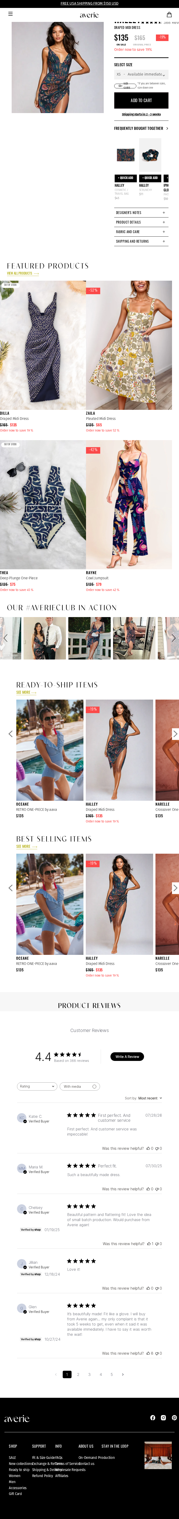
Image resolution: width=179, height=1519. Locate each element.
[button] (6, 638)
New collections (21, 1464)
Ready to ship (19, 1470)
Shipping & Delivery (47, 1470)
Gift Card (15, 1494)
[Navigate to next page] (123, 1374)
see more (23, 693)
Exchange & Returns (47, 1464)
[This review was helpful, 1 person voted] (149, 1243)
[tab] (141, 212)
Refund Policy (42, 1476)
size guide (127, 85)
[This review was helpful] (148, 1353)
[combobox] (37, 1086)
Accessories (18, 1488)
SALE (12, 1458)
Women (15, 1476)
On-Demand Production (97, 1458)
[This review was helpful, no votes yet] (148, 1148)
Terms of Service (67, 1464)
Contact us (86, 1464)
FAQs (58, 1458)
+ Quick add (125, 178)
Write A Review (127, 1057)
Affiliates (61, 1476)
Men (12, 1482)
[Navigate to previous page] (56, 1374)
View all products (20, 274)
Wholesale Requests (70, 1470)
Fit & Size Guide (43, 1458)
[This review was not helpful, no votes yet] (156, 1148)
